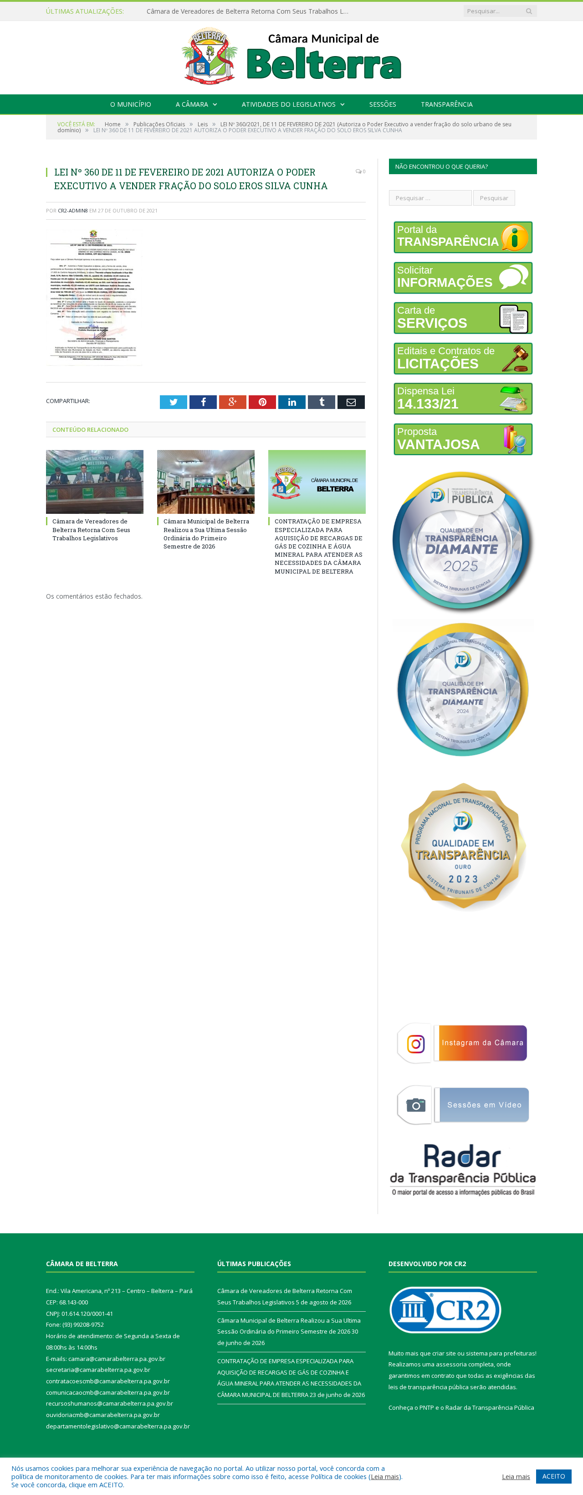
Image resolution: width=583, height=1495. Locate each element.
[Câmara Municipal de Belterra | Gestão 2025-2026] (291, 55)
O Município (130, 104)
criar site (444, 1353)
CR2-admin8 (73, 210)
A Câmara (192, 104)
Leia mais (385, 1476)
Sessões (382, 104)
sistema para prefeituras (500, 1353)
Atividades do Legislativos (289, 104)
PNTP (426, 1407)
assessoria (451, 1364)
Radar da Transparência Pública (489, 1407)
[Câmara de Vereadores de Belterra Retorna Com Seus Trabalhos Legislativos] (94, 482)
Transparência (447, 104)
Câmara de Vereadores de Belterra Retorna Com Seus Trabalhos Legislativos (91, 529)
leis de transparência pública (429, 1387)
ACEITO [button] (553, 1476)
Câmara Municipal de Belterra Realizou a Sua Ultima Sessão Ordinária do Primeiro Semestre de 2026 (251, 11)
